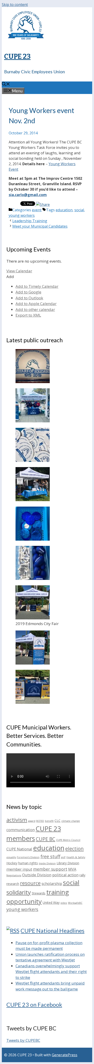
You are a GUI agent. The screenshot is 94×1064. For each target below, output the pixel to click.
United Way (51, 902)
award (31, 821)
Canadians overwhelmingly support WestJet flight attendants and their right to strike (51, 971)
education (64, 209)
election (74, 848)
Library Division (68, 863)
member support (50, 869)
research (12, 884)
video (63, 902)
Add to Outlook (29, 297)
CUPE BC (45, 839)
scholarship (52, 883)
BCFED (40, 821)
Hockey (11, 863)
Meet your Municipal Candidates (40, 226)
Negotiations (13, 875)
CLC (57, 820)
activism (16, 819)
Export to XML (28, 315)
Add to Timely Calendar (37, 286)
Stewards (38, 893)
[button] (10, 276)
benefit (49, 821)
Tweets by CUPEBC (23, 1040)
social (79, 209)
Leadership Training (29, 220)
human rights (28, 863)
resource (30, 882)
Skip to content (15, 4)
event (37, 209)
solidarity (18, 892)
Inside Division (47, 863)
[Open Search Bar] (6, 84)
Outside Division (36, 874)
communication (20, 829)
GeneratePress (64, 1054)
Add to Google (28, 292)
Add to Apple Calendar (36, 303)
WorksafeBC (75, 902)
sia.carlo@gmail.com (28, 194)
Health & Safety (75, 857)
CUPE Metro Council (68, 840)
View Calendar (19, 270)
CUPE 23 (17, 56)
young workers (22, 215)
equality (11, 857)
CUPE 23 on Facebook (34, 1004)
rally (82, 875)
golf (63, 857)
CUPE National (19, 849)
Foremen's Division (28, 857)
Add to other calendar (35, 309)
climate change (70, 821)
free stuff (50, 856)
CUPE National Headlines (52, 930)
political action (65, 874)
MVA (72, 869)
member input (19, 869)
